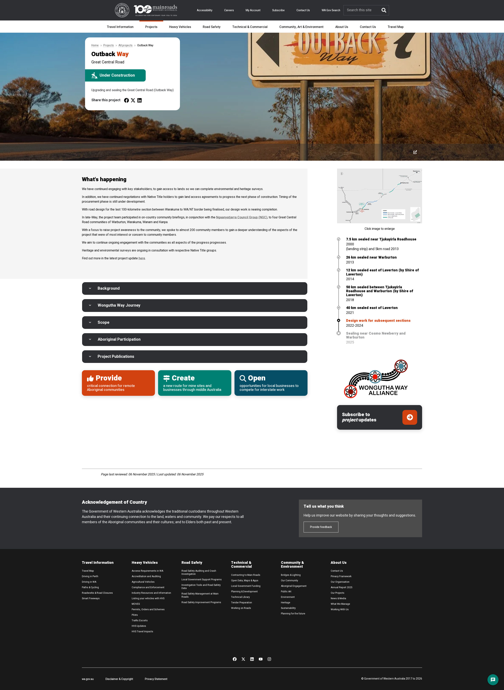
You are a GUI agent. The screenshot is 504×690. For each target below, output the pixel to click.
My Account (253, 10)
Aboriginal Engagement (294, 586)
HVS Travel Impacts (142, 631)
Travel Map (396, 27)
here (142, 258)
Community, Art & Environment (301, 27)
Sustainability (288, 608)
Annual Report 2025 (341, 587)
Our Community (289, 580)
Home (95, 45)
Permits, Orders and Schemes (148, 609)
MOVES (136, 604)
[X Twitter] (243, 659)
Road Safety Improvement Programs (201, 602)
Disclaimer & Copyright (119, 679)
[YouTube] (261, 659)
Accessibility (204, 10)
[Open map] (379, 196)
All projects (125, 45)
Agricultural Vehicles (143, 582)
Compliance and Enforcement (148, 587)
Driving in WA (89, 582)
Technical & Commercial (250, 27)
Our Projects (337, 593)
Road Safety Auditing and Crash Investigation (199, 572)
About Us (341, 27)
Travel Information (120, 27)
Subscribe (278, 10)
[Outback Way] (126, 100)
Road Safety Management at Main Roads (200, 595)
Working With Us (340, 609)
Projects (151, 27)
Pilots (135, 615)
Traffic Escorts (140, 620)
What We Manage (340, 604)
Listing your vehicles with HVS (148, 598)
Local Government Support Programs (202, 579)
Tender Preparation (241, 602)
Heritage (285, 602)
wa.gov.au (88, 679)
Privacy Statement (156, 679)
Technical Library (240, 597)
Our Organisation (340, 582)
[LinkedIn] (252, 659)
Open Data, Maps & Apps (244, 580)
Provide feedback (321, 527)
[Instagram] (269, 659)
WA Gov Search (331, 10)
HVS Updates (139, 626)
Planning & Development (244, 591)
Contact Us (303, 10)
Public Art (286, 591)
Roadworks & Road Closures (97, 593)
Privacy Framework (341, 576)
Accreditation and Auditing (146, 576)
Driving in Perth (90, 576)
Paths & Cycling (90, 587)
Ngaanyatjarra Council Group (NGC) (241, 217)
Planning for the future (293, 613)
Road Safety (211, 27)
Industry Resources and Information (151, 593)
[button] (194, 288)
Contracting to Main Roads (245, 575)
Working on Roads (241, 608)
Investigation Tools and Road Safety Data (201, 586)
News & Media (338, 598)
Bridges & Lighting (291, 575)
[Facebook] (235, 659)
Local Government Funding (245, 586)
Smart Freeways (91, 598)
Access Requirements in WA (147, 571)
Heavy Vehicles (180, 27)
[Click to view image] (415, 152)
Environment (288, 597)
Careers (229, 10)
